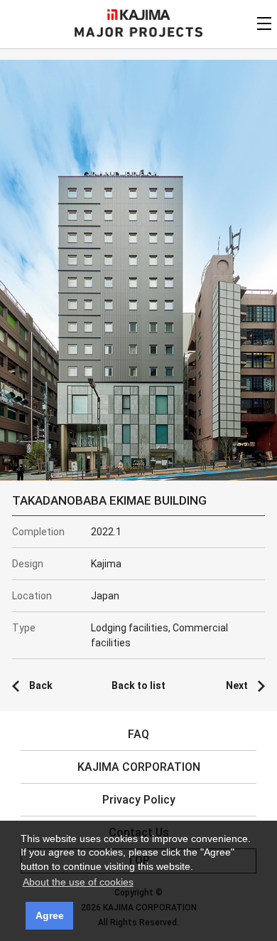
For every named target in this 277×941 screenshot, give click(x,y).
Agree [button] (50, 915)
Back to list (138, 685)
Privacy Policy (138, 799)
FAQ (138, 734)
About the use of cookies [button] (78, 882)
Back (41, 685)
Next (237, 685)
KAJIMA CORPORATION (138, 14)
